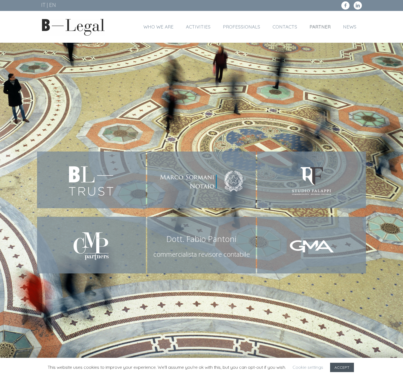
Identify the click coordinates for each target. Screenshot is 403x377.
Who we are (158, 27)
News (349, 27)
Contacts (285, 27)
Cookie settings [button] (308, 367)
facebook (345, 5)
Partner (320, 27)
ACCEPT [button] (342, 367)
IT (43, 5)
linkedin (358, 5)
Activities (198, 27)
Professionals (241, 27)
